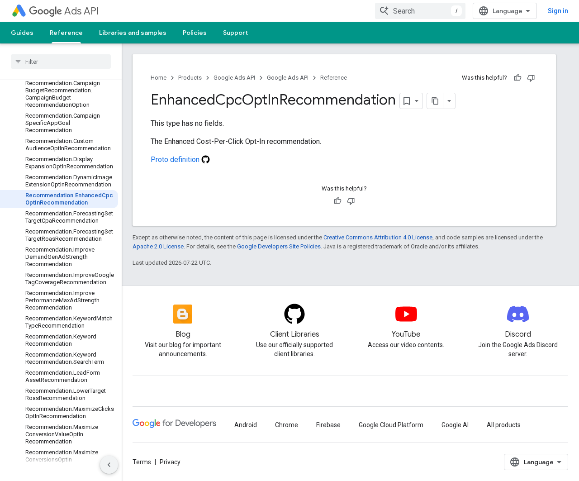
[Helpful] (517, 78)
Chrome (286, 425)
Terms (142, 462)
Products (190, 77)
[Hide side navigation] (109, 465)
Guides (22, 33)
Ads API (81, 11)
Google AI (455, 425)
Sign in (558, 10)
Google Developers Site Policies (279, 246)
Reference (66, 33)
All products (504, 425)
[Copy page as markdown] (435, 101)
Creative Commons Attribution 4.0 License (377, 237)
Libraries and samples (132, 33)
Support (235, 33)
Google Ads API (234, 77)
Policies (195, 33)
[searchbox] (61, 61)
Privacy (170, 462)
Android (245, 425)
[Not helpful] (531, 78)
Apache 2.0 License (158, 246)
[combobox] (420, 11)
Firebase (328, 425)
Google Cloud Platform (391, 425)
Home (158, 77)
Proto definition (176, 159)
